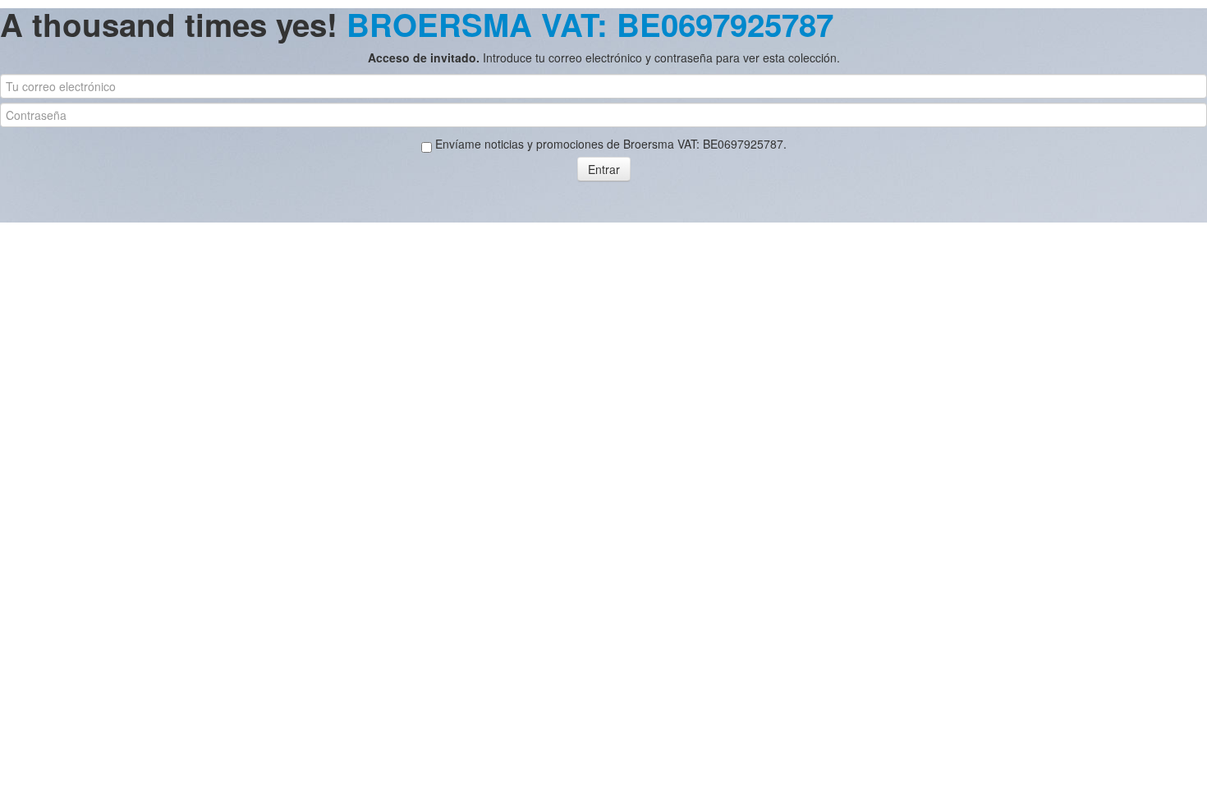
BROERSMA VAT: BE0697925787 (589, 24)
